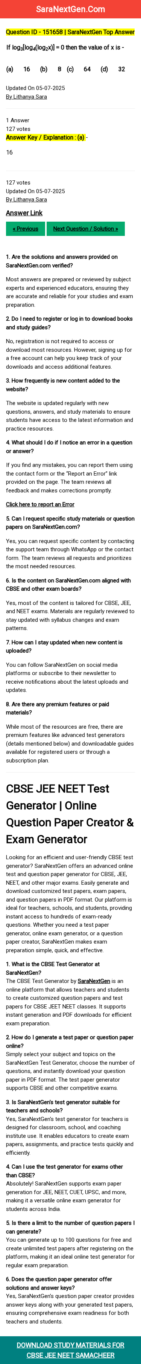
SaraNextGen (94, 981)
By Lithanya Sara (26, 96)
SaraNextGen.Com (70, 9)
